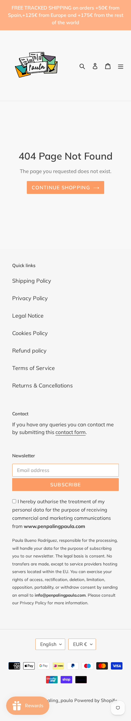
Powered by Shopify (95, 700)
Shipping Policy (31, 280)
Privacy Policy (30, 298)
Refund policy (29, 350)
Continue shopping (61, 187)
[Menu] (120, 66)
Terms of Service (33, 368)
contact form (70, 432)
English (48, 644)
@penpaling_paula (52, 700)
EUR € (80, 644)
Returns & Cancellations (42, 385)
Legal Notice (28, 315)
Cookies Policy (30, 333)
